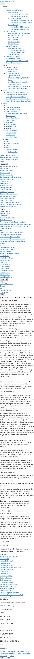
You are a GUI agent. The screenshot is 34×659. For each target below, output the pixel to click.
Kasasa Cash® (13, 12)
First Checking (13, 38)
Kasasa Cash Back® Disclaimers (21, 23)
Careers (2, 155)
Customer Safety (11, 150)
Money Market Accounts (14, 63)
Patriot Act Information (7, 654)
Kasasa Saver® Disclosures (20, 27)
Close (2, 3)
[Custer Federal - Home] (9, 157)
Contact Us (9, 145)
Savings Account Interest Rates (16, 97)
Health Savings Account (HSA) (15, 59)
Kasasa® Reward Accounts (14, 10)
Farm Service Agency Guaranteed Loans (13, 222)
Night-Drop (9, 122)
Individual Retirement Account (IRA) (17, 61)
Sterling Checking (14, 44)
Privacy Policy (12, 652)
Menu (3, 295)
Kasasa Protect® (11, 112)
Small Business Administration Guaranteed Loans (16, 224)
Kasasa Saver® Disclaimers (20, 29)
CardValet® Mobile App (13, 107)
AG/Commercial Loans (13, 73)
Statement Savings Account (17, 50)
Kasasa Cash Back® (14, 18)
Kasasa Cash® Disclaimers (20, 16)
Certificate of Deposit (13, 57)
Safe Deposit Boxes (12, 131)
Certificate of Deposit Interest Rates (17, 93)
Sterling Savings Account (16, 52)
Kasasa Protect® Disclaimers (17, 114)
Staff (7, 148)
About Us (4, 279)
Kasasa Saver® (13, 25)
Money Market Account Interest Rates (18, 101)
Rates (4, 90)
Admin (12, 656)
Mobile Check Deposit (13, 118)
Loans (3, 209)
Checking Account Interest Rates (19, 33)
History (8, 141)
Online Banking (11, 126)
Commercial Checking (15, 35)
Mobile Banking (11, 116)
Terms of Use (24, 652)
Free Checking (13, 40)
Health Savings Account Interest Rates (18, 99)
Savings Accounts (11, 46)
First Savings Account (15, 48)
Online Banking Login (7, 160)
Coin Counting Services (13, 109)
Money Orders (10, 120)
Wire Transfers (10, 135)
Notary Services (11, 124)
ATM (7, 105)
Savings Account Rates (15, 54)
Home (5, 6)
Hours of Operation (12, 143)
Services (5, 103)
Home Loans (12, 71)
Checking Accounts (12, 31)
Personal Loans (13, 69)
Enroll (16, 160)
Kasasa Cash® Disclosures (20, 14)
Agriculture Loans (14, 76)
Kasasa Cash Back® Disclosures (21, 21)
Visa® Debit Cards (12, 137)
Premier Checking (14, 42)
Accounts (4, 164)
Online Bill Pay (10, 129)
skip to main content (7, 1)
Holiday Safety (13, 152)
